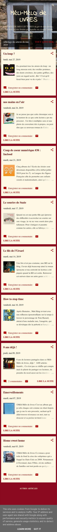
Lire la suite (11, 91)
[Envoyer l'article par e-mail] (36, 88)
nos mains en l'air (13, 102)
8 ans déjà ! (10, 347)
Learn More (24, 529)
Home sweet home (14, 441)
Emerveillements (13, 392)
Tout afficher (44, 41)
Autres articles (28, 488)
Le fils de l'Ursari (13, 251)
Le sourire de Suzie (14, 202)
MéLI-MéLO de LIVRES (28, 16)
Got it (37, 529)
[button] (52, 54)
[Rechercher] (53, 5)
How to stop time (13, 299)
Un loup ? (9, 54)
